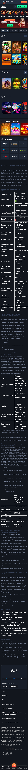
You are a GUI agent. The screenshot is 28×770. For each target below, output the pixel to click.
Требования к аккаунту (8, 718)
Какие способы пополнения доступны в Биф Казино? (12, 624)
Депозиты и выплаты (8, 704)
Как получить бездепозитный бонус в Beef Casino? (13, 613)
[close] (1, 2)
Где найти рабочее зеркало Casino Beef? (12, 618)
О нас (3, 691)
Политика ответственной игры (10, 722)
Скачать (24, 2)
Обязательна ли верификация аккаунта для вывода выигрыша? (14, 629)
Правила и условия (7, 708)
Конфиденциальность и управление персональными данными (12, 713)
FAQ (3, 700)
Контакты (4, 695)
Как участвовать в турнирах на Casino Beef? (14, 634)
